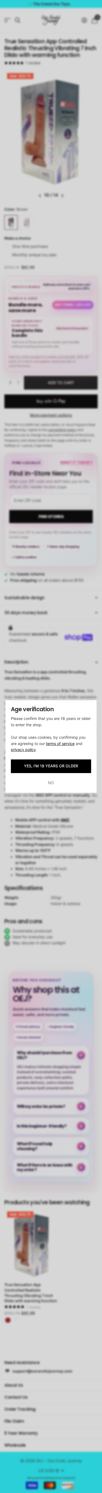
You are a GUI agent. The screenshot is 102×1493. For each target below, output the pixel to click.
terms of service (60, 743)
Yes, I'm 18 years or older (51, 766)
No (51, 782)
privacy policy (23, 749)
